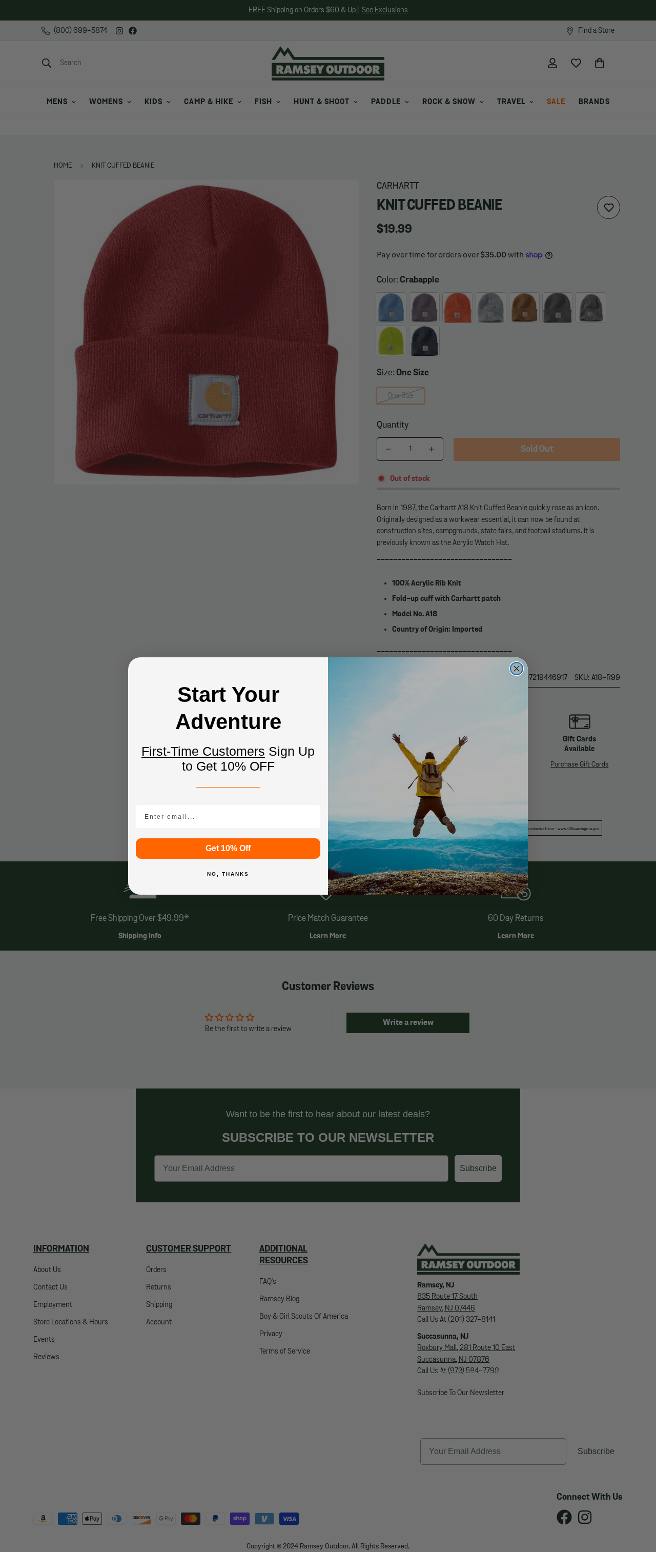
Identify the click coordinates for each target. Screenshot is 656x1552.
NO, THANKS (228, 874)
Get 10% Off (228, 848)
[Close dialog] (516, 668)
